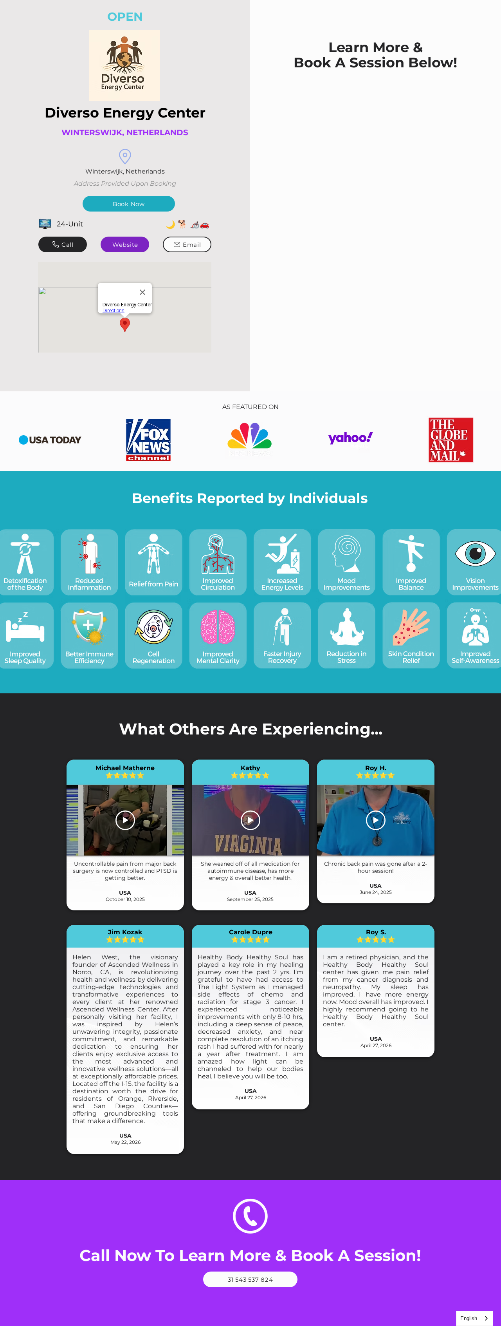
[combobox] (474, 1318)
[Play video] (125, 820)
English (468, 1318)
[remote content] (375, 119)
